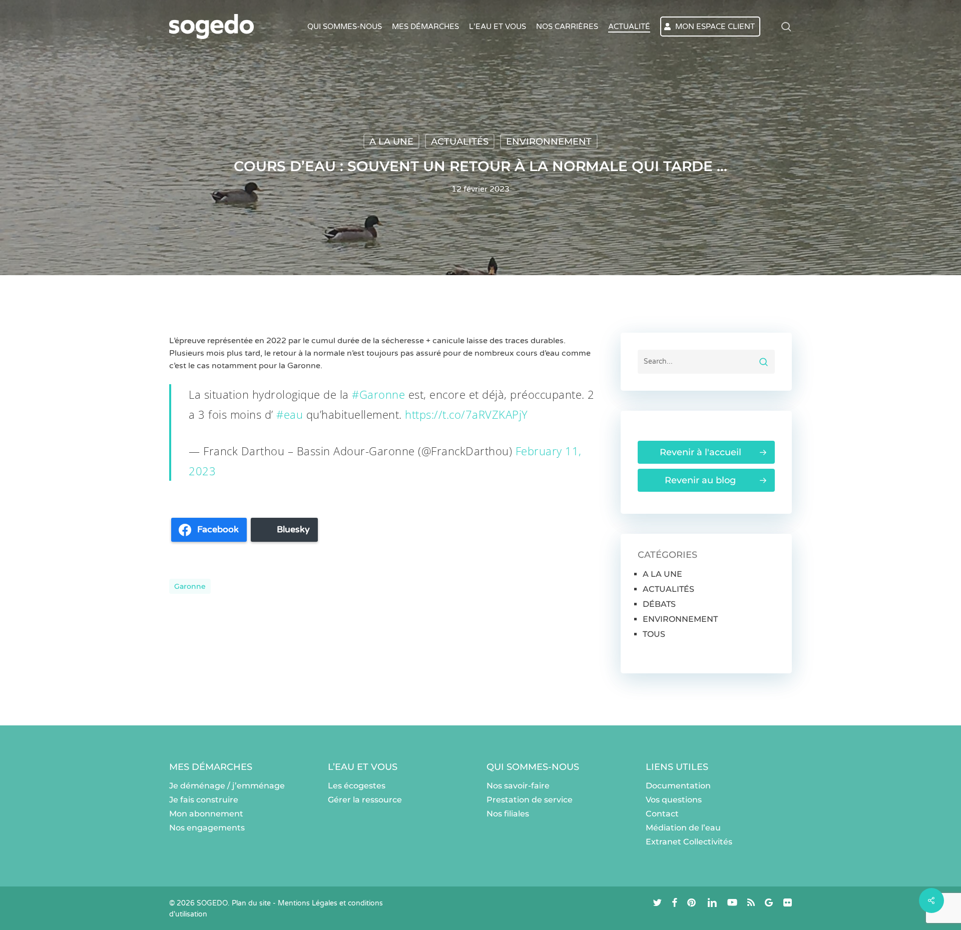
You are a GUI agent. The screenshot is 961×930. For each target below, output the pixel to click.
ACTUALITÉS (460, 141)
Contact (662, 813)
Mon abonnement (206, 813)
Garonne (190, 586)
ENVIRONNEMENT (549, 141)
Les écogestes (356, 785)
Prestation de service (530, 799)
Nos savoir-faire (518, 785)
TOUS (654, 634)
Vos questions (674, 799)
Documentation (678, 785)
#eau (289, 414)
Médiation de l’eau (683, 827)
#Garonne (378, 394)
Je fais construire (203, 799)
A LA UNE (391, 141)
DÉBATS (659, 604)
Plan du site (251, 903)
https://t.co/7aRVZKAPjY (466, 414)
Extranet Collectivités (689, 841)
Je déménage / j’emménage (227, 785)
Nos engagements (207, 827)
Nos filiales (508, 813)
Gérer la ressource (365, 799)
